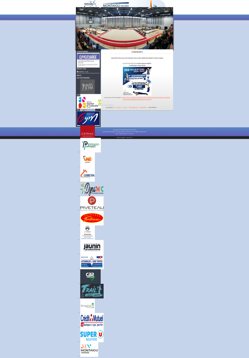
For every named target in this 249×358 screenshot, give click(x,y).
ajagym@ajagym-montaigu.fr (126, 133)
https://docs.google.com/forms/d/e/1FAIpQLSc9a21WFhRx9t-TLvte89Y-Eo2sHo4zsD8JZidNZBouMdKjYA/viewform (146, 98)
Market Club (83, 72)
